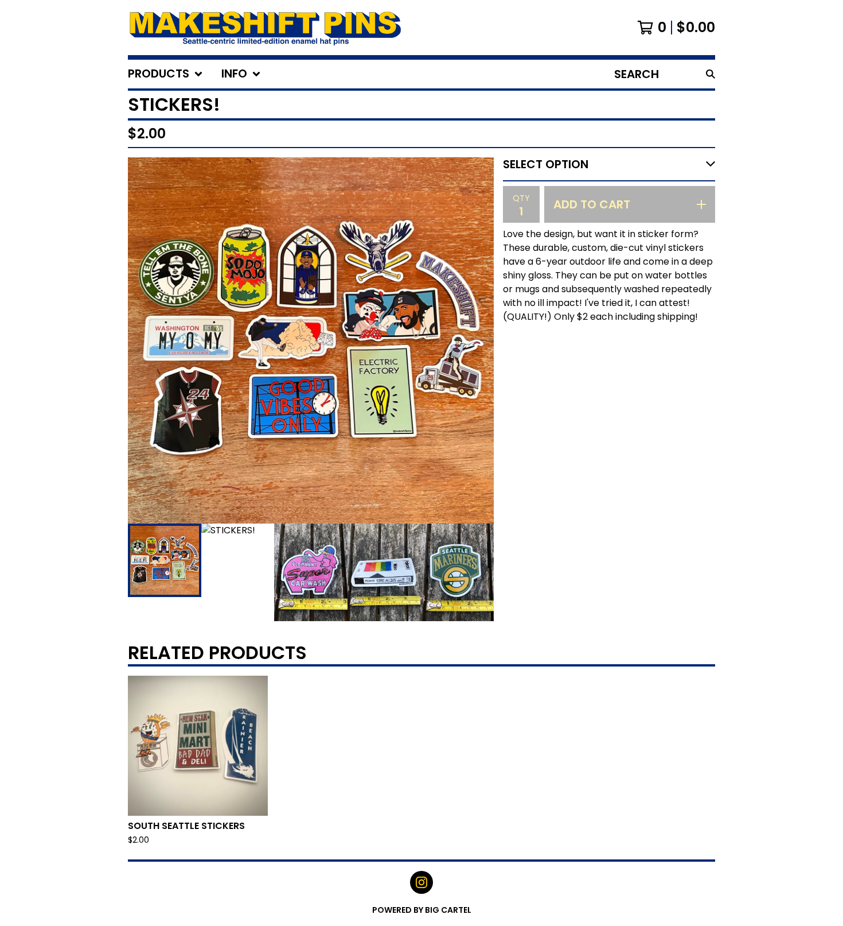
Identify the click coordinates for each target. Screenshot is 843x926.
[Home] (265, 27)
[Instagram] (421, 882)
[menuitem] (165, 74)
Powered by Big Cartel (421, 910)
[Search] (710, 74)
